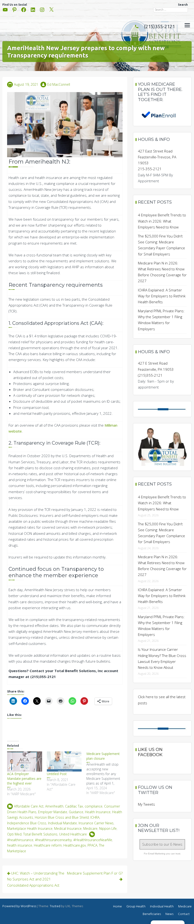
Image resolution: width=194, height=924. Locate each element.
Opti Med (14, 834)
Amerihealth (54, 806)
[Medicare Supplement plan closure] (106, 773)
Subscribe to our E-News (162, 844)
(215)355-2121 (159, 26)
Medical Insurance (68, 828)
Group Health (136, 906)
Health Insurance (97, 812)
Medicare (90, 828)
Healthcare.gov (74, 845)
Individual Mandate (62, 823)
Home (117, 906)
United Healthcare (73, 834)
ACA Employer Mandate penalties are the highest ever (24, 779)
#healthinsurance (20, 840)
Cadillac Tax (74, 806)
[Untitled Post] (64, 761)
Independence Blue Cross (26, 823)
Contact (184, 914)
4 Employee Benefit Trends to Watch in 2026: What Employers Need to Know (162, 221)
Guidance (76, 812)
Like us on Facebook (150, 752)
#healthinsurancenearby (53, 840)
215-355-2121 (150, 168)
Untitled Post (57, 774)
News (169, 914)
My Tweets (146, 804)
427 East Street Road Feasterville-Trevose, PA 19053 (157, 157)
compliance (93, 806)
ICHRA (94, 817)
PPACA (92, 845)
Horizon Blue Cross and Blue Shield (62, 817)
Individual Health (162, 906)
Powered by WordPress (19, 906)
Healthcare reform (48, 845)
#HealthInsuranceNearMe (92, 840)
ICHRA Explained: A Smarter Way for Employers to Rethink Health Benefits (161, 296)
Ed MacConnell (58, 84)
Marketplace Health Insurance (30, 828)
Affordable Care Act (29, 806)
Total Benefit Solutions (40, 834)
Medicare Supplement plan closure (103, 756)
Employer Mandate (52, 812)
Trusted (55, 906)
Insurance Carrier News (96, 823)
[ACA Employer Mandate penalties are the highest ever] (24, 761)
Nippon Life (108, 828)
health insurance (19, 845)
